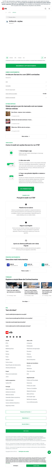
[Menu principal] (49, 8)
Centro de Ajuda (9, 400)
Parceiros (29, 351)
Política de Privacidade (32, 380)
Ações (9, 12)
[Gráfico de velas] (45, 57)
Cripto (7, 351)
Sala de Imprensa (31, 359)
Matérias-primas (10, 348)
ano (24, 57)
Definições (15, 465)
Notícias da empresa (32, 399)
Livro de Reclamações (32, 402)
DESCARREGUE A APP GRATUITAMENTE (26, 65)
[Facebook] (10, 337)
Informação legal (31, 396)
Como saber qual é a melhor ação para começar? (18, 326)
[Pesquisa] (45, 8)
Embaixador (30, 346)
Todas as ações (25, 270)
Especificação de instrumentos (13, 365)
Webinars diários (10, 394)
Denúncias (29, 383)
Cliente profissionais (11, 367)
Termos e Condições (32, 388)
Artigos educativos (10, 389)
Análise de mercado (10, 392)
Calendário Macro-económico (13, 397)
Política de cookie (31, 385)
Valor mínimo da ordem (11, 93)
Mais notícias (25, 136)
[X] (13, 337)
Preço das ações (31, 371)
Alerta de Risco (30, 394)
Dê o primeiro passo (26, 189)
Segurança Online (10, 405)
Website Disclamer (31, 391)
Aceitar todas (36, 465)
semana (11, 57)
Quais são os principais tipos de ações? (16, 322)
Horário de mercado (10, 97)
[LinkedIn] (16, 337)
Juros (7, 376)
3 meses (19, 57)
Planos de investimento (11, 374)
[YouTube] (7, 337)
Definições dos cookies (24, 451)
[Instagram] (20, 337)
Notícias (29, 365)
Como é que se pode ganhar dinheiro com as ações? (19, 318)
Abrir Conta (26, 431)
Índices (7, 354)
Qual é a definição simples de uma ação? (16, 314)
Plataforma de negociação (33, 348)
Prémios (29, 354)
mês (15, 57)
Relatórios (29, 368)
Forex (7, 356)
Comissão (8, 86)
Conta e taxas (9, 362)
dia (7, 57)
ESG (28, 374)
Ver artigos (25, 301)
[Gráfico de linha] (42, 57)
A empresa (29, 343)
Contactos (29, 356)
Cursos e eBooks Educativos (12, 403)
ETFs (7, 343)
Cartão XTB (8, 383)
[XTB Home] (4, 8)
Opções (7, 359)
